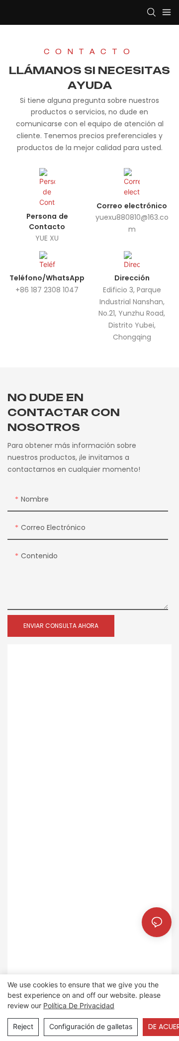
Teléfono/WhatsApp (47, 278)
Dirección (132, 278)
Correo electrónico (131, 206)
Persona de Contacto (47, 221)
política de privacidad (78, 1005)
